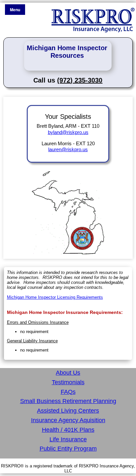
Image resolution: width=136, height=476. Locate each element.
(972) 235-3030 (79, 80)
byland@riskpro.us (68, 132)
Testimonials (68, 382)
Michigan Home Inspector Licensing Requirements (55, 297)
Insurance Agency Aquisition (68, 420)
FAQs (68, 392)
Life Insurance (68, 439)
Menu (15, 10)
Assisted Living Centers (68, 410)
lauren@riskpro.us (68, 149)
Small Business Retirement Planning (68, 401)
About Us (68, 372)
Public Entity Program (68, 448)
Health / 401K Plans (68, 429)
